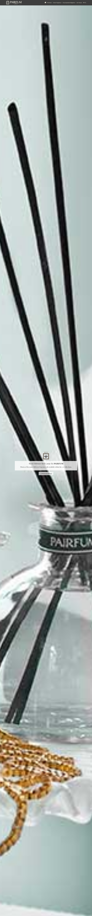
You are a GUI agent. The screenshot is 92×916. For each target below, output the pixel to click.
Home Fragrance (57, 2)
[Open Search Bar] (85, 2)
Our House (79, 2)
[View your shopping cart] (84, 2)
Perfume (49, 2)
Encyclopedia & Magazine (69, 2)
